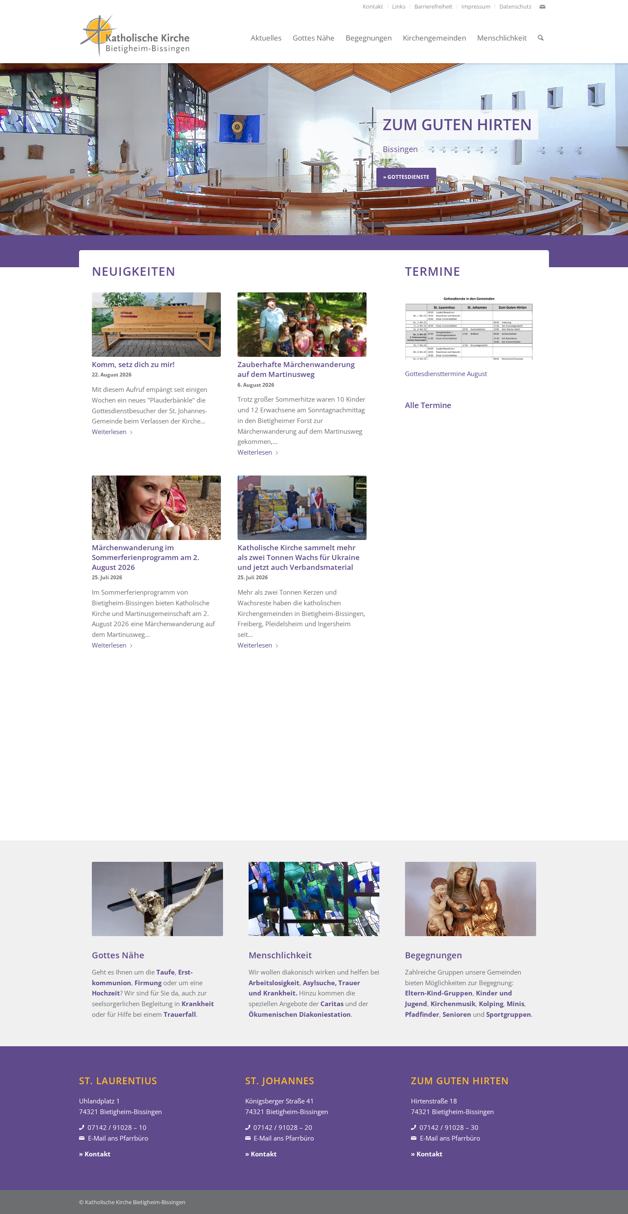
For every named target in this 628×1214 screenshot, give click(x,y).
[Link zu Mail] (542, 6)
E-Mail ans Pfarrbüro (118, 1138)
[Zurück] (7, 149)
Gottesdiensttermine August (446, 373)
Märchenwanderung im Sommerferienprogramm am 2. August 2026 (146, 557)
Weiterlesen (109, 431)
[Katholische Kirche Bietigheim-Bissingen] (134, 38)
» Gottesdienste (406, 177)
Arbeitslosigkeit (274, 982)
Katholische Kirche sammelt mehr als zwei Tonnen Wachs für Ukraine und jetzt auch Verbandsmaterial (299, 557)
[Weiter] (620, 149)
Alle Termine (428, 405)
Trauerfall (180, 1014)
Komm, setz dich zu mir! (133, 364)
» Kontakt (95, 1154)
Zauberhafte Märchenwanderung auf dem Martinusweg (296, 369)
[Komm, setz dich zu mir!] (156, 324)
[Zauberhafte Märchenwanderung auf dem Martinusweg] (302, 324)
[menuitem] (373, 6)
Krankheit (198, 1003)
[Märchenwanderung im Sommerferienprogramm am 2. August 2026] (156, 508)
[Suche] (540, 38)
